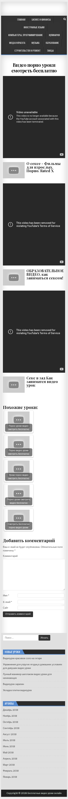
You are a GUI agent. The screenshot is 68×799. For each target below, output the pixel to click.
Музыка (35, 43)
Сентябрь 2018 (11, 728)
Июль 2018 (9, 740)
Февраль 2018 (11, 770)
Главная (21, 19)
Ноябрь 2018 (10, 716)
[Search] (64, 19)
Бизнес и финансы (41, 19)
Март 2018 (9, 764)
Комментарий (10, 556)
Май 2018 (8, 752)
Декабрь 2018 (10, 710)
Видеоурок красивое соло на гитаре (22, 658)
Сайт (5, 607)
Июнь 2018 (9, 746)
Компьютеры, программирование (25, 35)
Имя (6, 595)
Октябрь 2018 (10, 722)
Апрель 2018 (10, 758)
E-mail (7, 602)
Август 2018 (10, 734)
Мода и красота (17, 43)
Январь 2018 (10, 777)
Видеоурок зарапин (13, 684)
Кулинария (54, 35)
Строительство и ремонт (28, 50)
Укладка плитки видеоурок (17, 690)
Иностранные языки (34, 27)
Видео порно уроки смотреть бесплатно (34, 68)
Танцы (50, 50)
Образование (52, 43)
